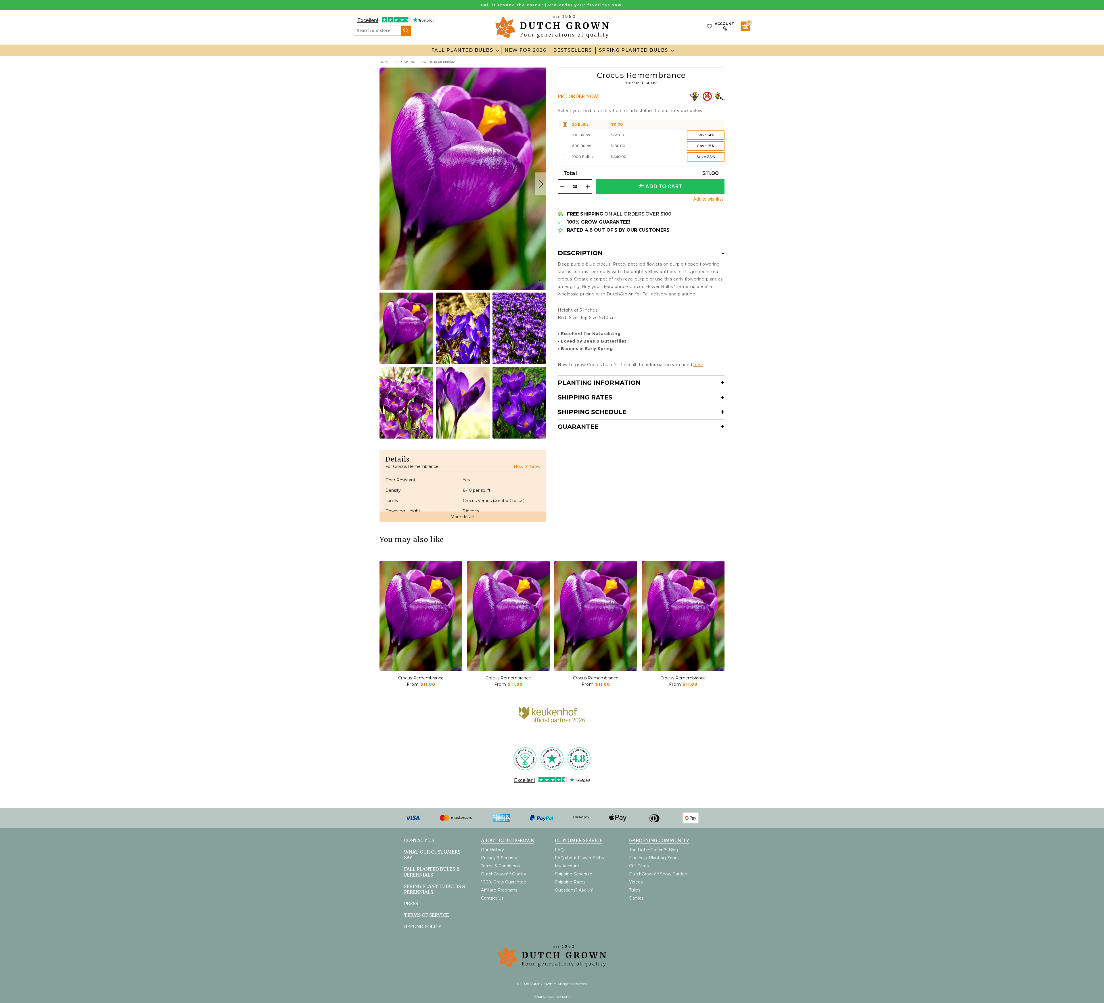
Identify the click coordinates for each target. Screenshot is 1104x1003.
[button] (540, 183)
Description (580, 253)
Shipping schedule (592, 412)
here (698, 364)
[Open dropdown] (497, 50)
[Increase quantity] (587, 186)
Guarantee (578, 426)
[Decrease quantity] (562, 186)
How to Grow (527, 466)
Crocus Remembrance (421, 678)
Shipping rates (585, 397)
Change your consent (552, 996)
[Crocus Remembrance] (420, 616)
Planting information (599, 382)
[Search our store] (406, 31)
